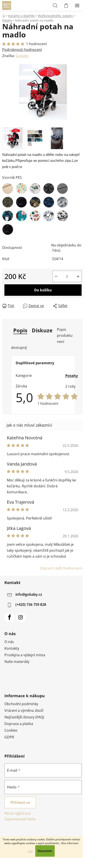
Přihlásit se (20, 802)
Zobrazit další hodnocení (60, 568)
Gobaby (22, 55)
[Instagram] (20, 617)
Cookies (10, 730)
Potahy (71, 375)
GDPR (9, 737)
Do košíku (43, 290)
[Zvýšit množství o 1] (78, 276)
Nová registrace (17, 813)
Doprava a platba (18, 723)
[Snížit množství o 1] (56, 276)
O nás (9, 641)
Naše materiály (16, 661)
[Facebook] (9, 617)
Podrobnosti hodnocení (22, 49)
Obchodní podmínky (21, 703)
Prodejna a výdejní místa (24, 655)
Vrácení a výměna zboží (23, 710)
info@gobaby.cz (28, 594)
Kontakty (11, 648)
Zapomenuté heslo (20, 819)
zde (30, 851)
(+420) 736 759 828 (30, 604)
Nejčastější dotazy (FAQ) (24, 717)
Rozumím (45, 851)
